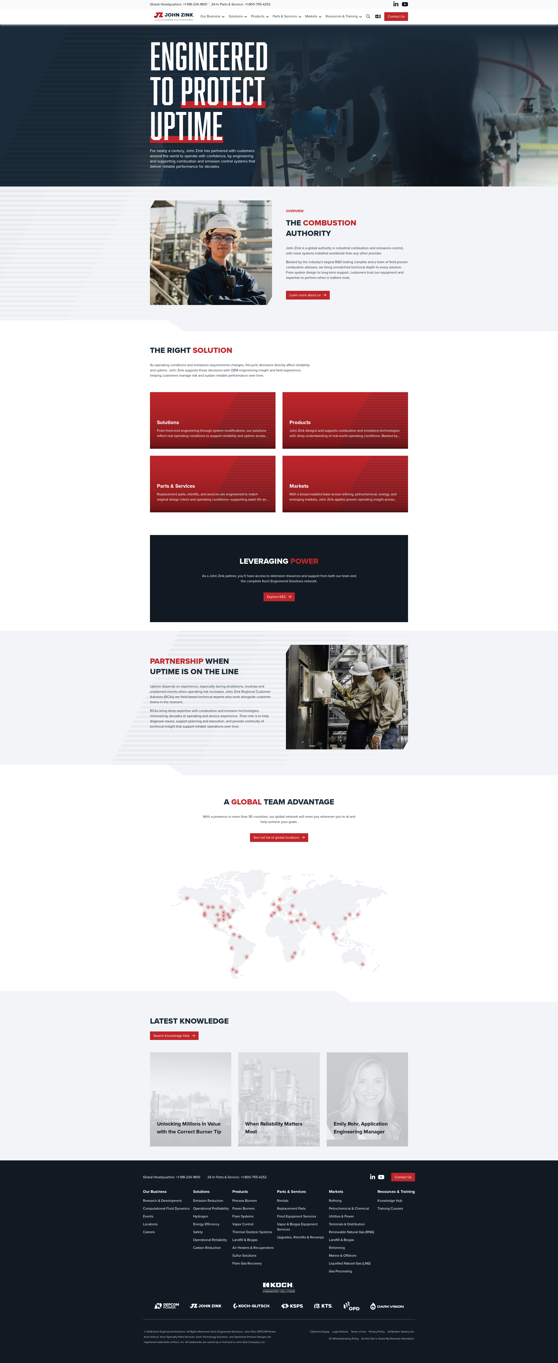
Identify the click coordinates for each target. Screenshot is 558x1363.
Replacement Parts (291, 1208)
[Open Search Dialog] (368, 17)
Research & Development (162, 1200)
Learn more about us (305, 295)
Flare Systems (242, 1216)
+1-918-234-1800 (195, 4)
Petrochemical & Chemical (349, 1208)
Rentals (282, 1200)
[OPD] (352, 1306)
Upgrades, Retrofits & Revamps (300, 1237)
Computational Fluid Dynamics (166, 1208)
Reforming (337, 1247)
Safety (198, 1231)
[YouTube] (405, 4)
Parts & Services (285, 16)
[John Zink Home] (173, 16)
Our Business (210, 16)
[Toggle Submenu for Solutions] (245, 17)
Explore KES (276, 596)
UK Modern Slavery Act (400, 1332)
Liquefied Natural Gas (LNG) (350, 1263)
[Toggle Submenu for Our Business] (223, 17)
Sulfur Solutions (244, 1255)
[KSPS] (292, 1306)
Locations (150, 1224)
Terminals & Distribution (347, 1224)
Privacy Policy (377, 1332)
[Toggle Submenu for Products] (267, 17)
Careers (149, 1231)
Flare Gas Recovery (247, 1263)
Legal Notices (340, 1332)
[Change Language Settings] (378, 16)
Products (257, 16)
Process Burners (244, 1200)
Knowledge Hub (390, 1200)
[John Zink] (206, 1306)
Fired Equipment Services (296, 1216)
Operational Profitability (211, 1208)
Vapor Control (242, 1224)
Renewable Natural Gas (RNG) (351, 1231)
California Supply (320, 1332)
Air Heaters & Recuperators (253, 1247)
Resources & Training (342, 16)
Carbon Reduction (207, 1247)
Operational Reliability (210, 1239)
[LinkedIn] (395, 4)
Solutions (236, 16)
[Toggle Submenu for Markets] (320, 17)
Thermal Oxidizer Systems (252, 1231)
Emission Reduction (208, 1200)
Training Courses (390, 1208)
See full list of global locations (276, 837)
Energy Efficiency (206, 1224)
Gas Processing (340, 1271)
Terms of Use (358, 1332)
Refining (335, 1200)
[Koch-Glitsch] (251, 1306)
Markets (311, 16)
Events (148, 1216)
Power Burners (243, 1208)
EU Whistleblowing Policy (344, 1339)
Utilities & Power (341, 1216)
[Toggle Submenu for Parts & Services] (299, 17)
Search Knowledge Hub (171, 1035)
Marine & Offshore (342, 1255)
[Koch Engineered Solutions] (279, 1288)
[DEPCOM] (166, 1306)
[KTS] (323, 1306)
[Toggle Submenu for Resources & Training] (360, 17)
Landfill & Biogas (244, 1239)
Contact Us (396, 16)
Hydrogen (200, 1216)
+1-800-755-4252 (257, 4)
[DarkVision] (387, 1306)
